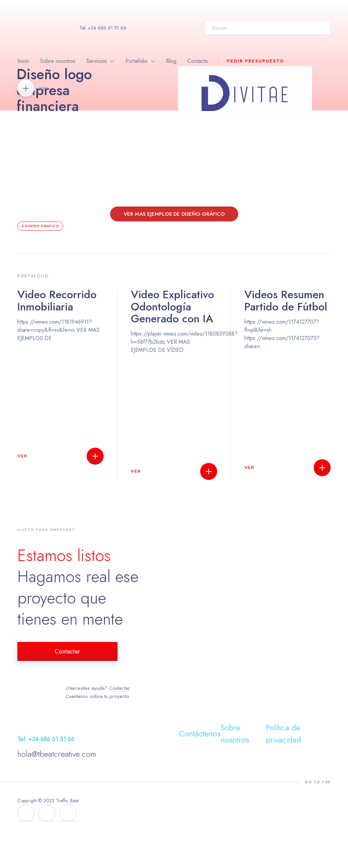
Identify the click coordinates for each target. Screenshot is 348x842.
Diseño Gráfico (42, 226)
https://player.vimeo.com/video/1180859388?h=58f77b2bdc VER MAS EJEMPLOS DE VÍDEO (174, 381)
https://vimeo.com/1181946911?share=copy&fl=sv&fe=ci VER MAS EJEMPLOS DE (58, 374)
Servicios (96, 61)
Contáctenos (200, 733)
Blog (171, 61)
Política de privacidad (283, 733)
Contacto (197, 61)
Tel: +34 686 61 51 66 (103, 27)
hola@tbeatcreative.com (56, 754)
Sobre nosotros (57, 61)
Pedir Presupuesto (255, 61)
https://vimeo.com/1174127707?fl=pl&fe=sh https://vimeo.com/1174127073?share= (285, 379)
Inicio (23, 61)
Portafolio (136, 61)
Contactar (67, 651)
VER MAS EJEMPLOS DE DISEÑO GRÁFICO (174, 214)
